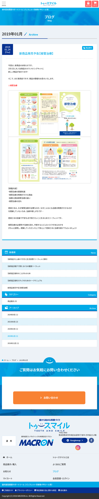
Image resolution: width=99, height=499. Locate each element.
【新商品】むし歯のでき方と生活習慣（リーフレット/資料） (28, 259)
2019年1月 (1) (13, 336)
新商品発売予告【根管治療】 (36, 53)
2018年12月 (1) (13, 343)
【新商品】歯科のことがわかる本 (19, 273)
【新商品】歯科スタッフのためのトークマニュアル (25, 280)
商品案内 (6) (12, 301)
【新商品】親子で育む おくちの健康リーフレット (24, 266)
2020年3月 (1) (13, 329)
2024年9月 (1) (13, 314)
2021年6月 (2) (13, 321)
